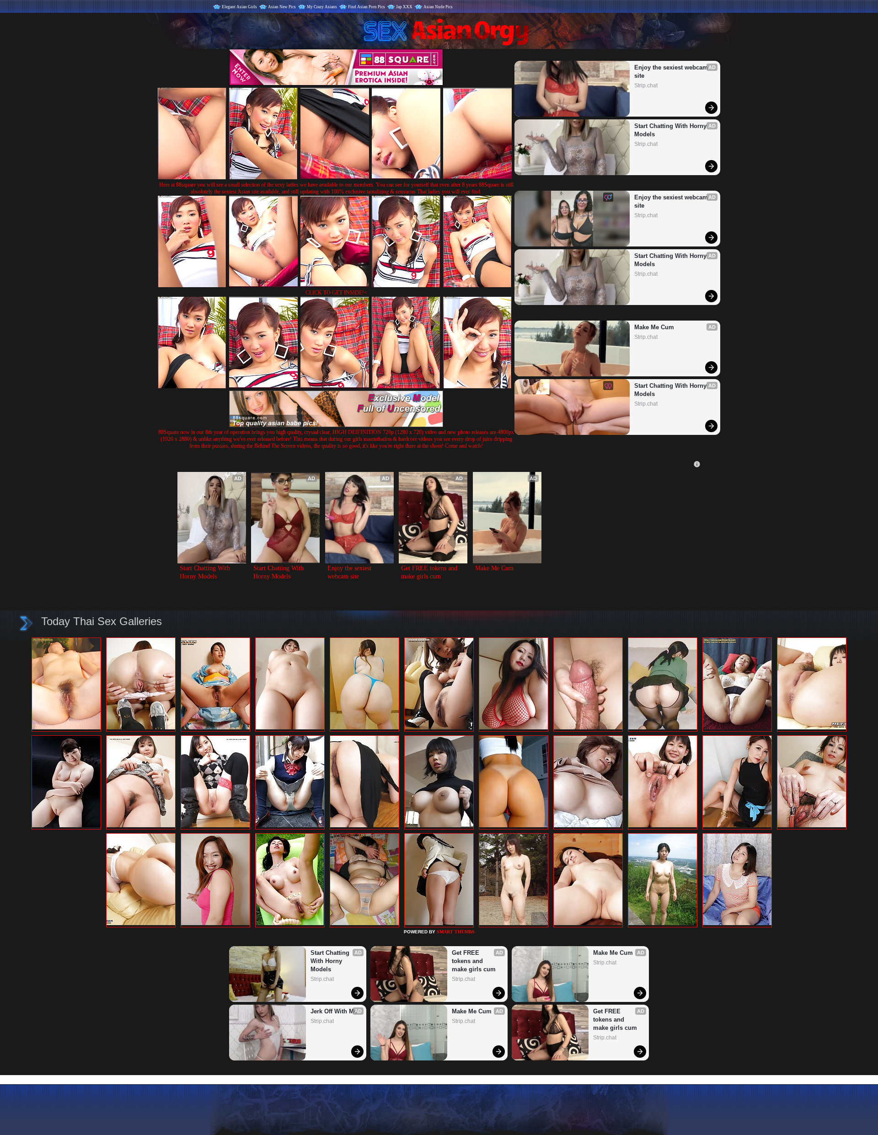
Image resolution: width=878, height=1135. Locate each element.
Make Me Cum (654, 327)
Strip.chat (646, 85)
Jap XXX (404, 7)
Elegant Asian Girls (239, 7)
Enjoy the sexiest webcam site (672, 71)
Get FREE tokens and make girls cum (430, 572)
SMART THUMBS (456, 931)
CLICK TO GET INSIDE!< (336, 292)
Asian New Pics (282, 7)
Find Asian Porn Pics (366, 7)
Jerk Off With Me (334, 1011)
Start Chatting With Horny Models (671, 130)
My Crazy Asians (322, 7)
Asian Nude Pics (438, 7)
